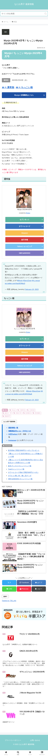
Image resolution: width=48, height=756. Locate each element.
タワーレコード (24, 226)
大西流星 (32, 410)
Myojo (14, 410)
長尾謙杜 (38, 413)
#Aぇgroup (36, 280)
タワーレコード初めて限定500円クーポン (23, 472)
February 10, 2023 (32, 289)
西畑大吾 (18, 413)
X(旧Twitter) (13, 434)
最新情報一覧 (13, 428)
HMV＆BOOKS (24, 253)
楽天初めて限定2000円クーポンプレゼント (23, 450)
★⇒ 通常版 (8, 87)
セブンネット (24, 219)
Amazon (24, 233)
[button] (46, 13)
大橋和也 (22, 410)
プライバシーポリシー (13, 740)
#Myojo (20, 280)
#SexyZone (27, 280)
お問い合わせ (35, 740)
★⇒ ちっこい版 (24, 87)
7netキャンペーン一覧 (16, 469)
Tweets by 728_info (9, 601)
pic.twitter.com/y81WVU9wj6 (21, 394)
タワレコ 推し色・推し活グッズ (19, 476)
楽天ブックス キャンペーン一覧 (19, 466)
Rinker (28, 213)
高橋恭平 (7, 416)
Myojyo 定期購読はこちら (24, 95)
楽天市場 (24, 240)
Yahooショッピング (24, 246)
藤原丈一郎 (8, 413)
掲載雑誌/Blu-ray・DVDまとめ (19, 431)
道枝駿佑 (28, 413)
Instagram (12, 440)
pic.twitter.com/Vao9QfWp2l (15, 283)
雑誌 (5, 410)
